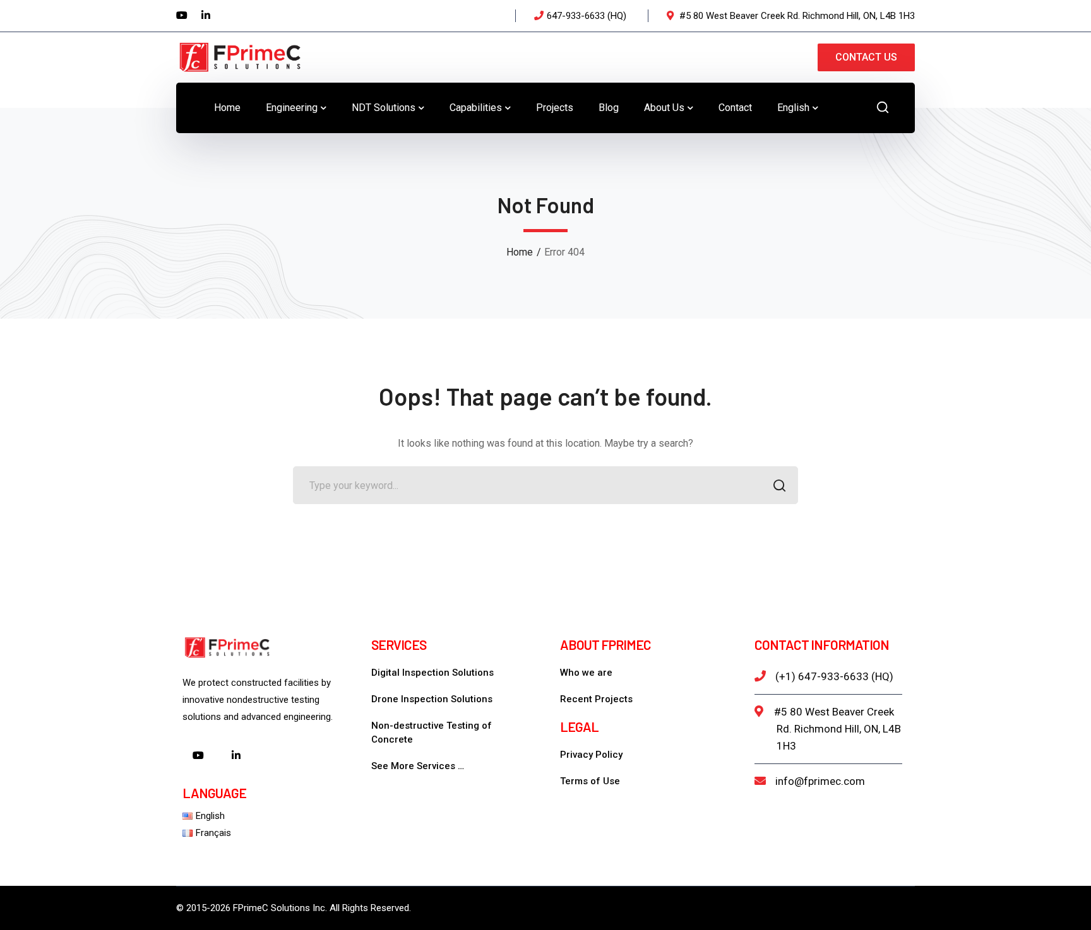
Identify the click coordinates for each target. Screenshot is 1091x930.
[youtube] (198, 756)
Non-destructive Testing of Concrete (431, 732)
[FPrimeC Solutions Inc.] (239, 56)
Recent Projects (596, 699)
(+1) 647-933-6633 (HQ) (834, 676)
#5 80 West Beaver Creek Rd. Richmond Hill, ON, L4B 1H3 (837, 728)
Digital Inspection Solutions (432, 672)
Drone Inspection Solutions (431, 699)
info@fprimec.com (820, 781)
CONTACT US (866, 57)
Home (519, 252)
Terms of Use (590, 781)
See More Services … (417, 766)
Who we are (586, 672)
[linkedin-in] (236, 756)
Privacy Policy (591, 754)
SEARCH (779, 485)
